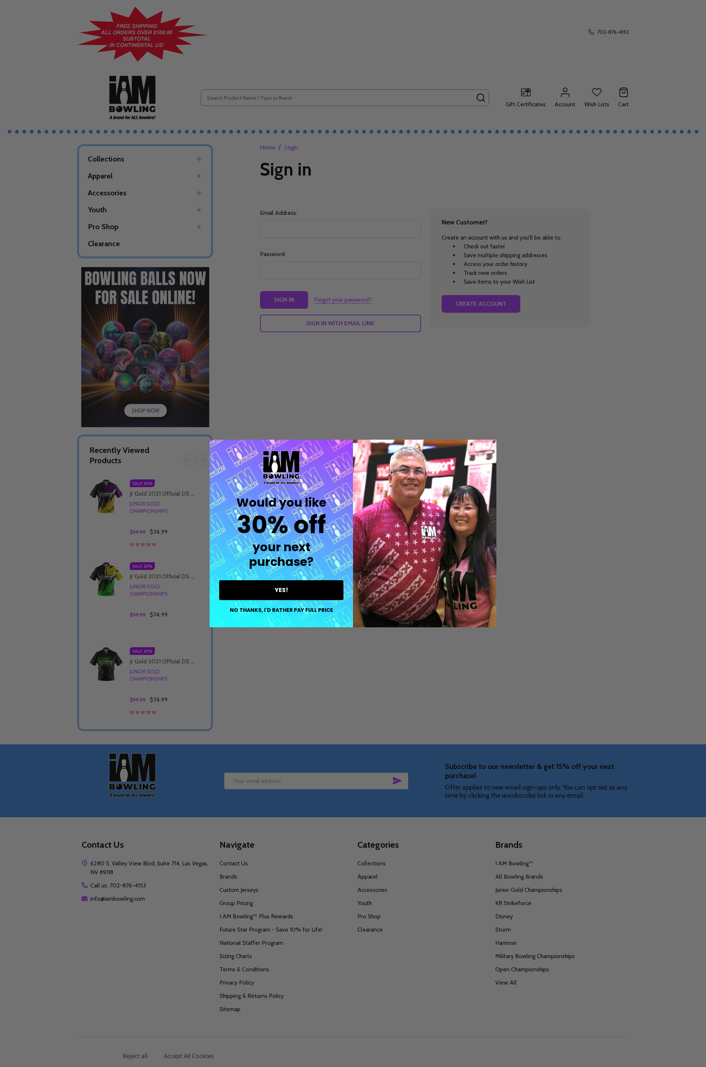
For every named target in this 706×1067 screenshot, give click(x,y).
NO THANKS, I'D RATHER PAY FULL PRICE (281, 610)
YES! (281, 590)
